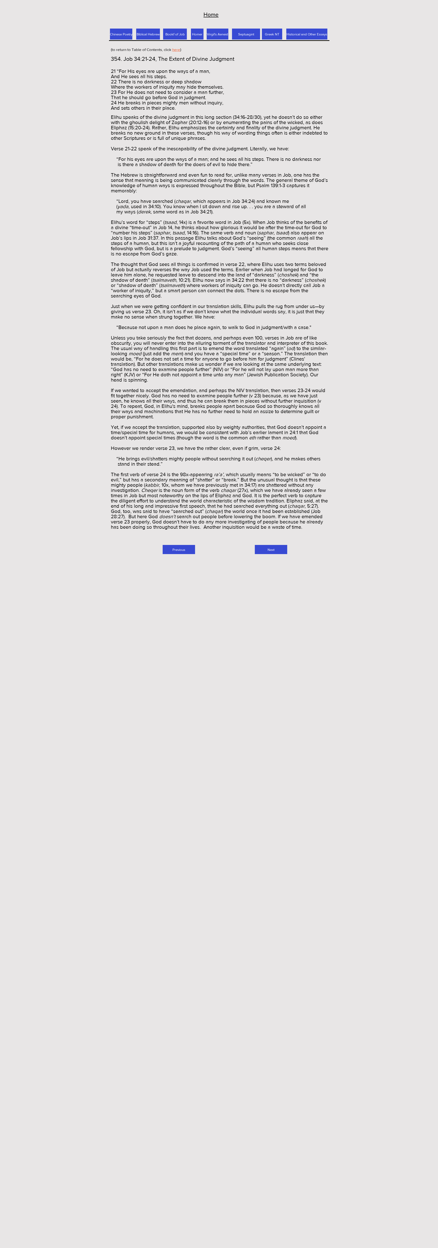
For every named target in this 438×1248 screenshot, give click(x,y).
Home (211, 14)
